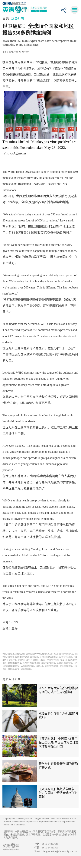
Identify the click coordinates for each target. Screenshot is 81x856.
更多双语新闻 (11, 679)
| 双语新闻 (17, 18)
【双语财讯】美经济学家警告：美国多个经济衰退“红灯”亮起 (58, 792)
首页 (6, 18)
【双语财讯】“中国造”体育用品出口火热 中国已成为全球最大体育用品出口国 (59, 742)
